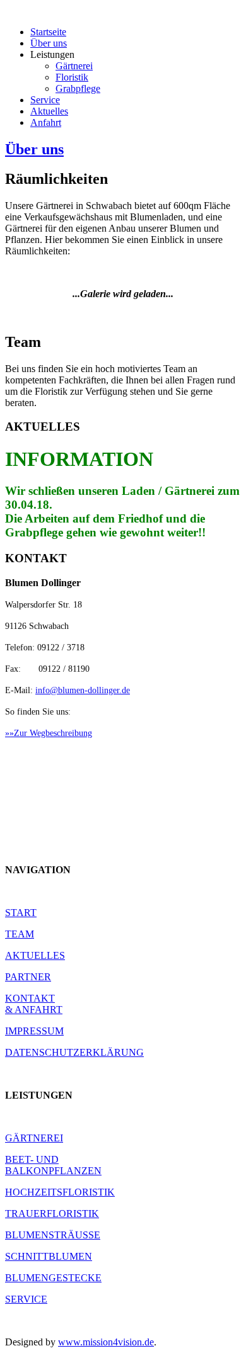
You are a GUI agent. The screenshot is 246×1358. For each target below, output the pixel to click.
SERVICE (26, 1299)
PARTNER (28, 976)
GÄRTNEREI (34, 1138)
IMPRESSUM (34, 1031)
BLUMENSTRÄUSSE (52, 1235)
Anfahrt (45, 122)
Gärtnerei (74, 65)
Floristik (72, 77)
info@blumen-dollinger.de (82, 690)
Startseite (48, 31)
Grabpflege (78, 88)
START (21, 912)
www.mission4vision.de (106, 1342)
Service (45, 99)
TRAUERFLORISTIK (52, 1213)
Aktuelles (49, 111)
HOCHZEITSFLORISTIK (60, 1192)
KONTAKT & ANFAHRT (33, 1004)
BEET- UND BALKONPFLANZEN (53, 1165)
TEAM (19, 934)
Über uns (48, 43)
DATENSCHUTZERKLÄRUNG (74, 1052)
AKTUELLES (35, 955)
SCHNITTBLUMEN (48, 1256)
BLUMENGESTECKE (53, 1277)
